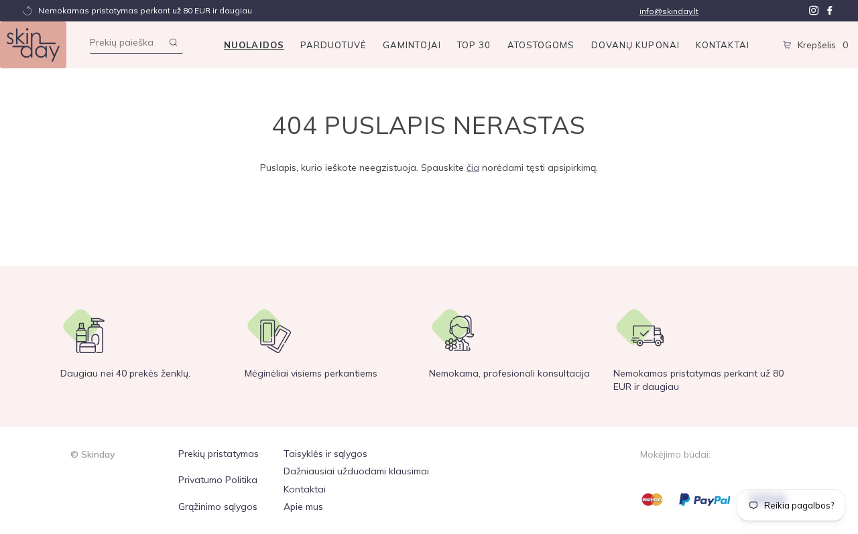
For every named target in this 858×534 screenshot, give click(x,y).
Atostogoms (541, 45)
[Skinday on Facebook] (830, 10)
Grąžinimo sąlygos (217, 506)
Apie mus (303, 506)
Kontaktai (722, 45)
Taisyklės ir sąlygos (325, 454)
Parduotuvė (333, 45)
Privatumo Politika (217, 480)
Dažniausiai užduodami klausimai (356, 471)
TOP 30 (474, 45)
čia (473, 167)
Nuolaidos (254, 45)
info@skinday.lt (668, 11)
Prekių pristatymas (218, 454)
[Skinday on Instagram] (813, 10)
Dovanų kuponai (635, 45)
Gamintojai (412, 45)
